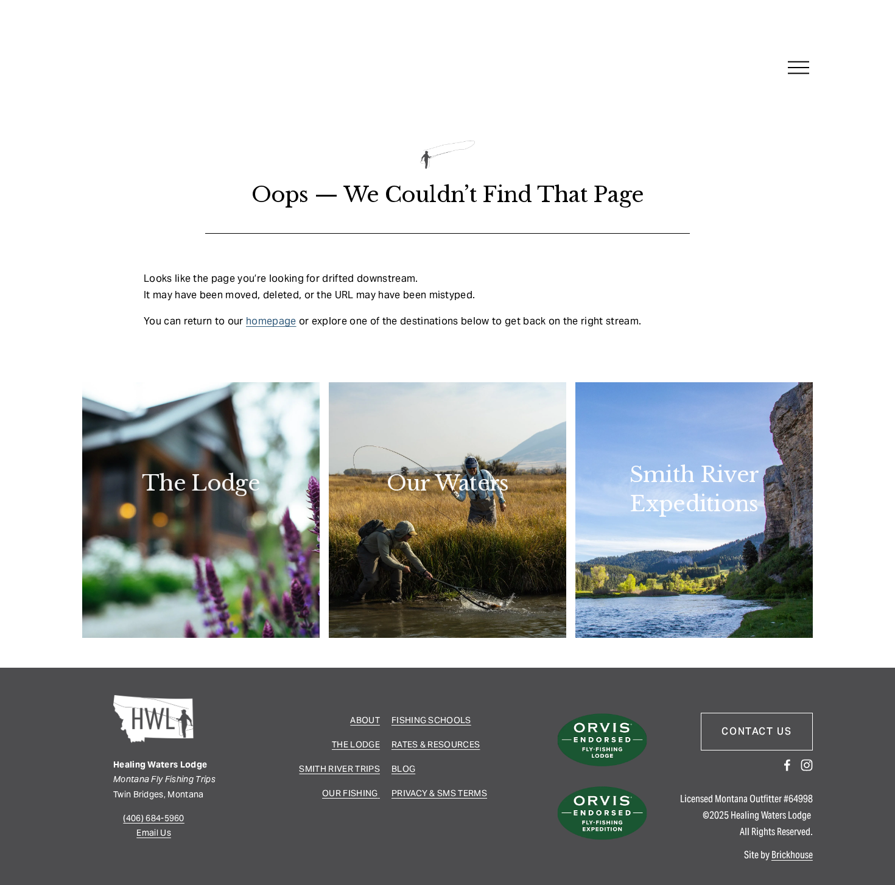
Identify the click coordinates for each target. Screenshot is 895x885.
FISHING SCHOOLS (431, 720)
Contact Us (756, 731)
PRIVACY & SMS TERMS (439, 793)
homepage (271, 321)
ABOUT (365, 720)
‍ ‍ (379, 793)
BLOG (403, 768)
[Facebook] (787, 765)
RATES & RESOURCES (435, 744)
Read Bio (201, 520)
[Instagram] (807, 765)
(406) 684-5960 (153, 818)
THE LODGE (356, 744)
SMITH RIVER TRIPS (339, 768)
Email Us (153, 832)
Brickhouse (792, 854)
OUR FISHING (350, 793)
